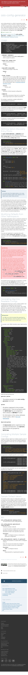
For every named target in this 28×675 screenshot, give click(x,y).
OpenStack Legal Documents (19, 566)
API (3, 610)
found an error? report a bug (9, 570)
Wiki (2, 647)
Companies (3, 637)
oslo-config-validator (9, 592)
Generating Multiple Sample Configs (10, 607)
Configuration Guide (6, 594)
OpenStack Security (5, 624)
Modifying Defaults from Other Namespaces (12, 605)
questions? (5, 573)
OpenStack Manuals (5, 642)
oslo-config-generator (10, 591)
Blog (2, 627)
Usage (3, 602)
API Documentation (4, 645)
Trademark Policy (4, 652)
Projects (2, 623)
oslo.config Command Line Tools (9, 590)
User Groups (3, 633)
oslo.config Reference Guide (8, 588)
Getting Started (4, 644)
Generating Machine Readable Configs (10, 606)
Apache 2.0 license (21, 664)
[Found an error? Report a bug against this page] (26, 19)
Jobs (2, 635)
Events (2, 634)
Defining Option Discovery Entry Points (11, 603)
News (2, 628)
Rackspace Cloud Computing (17, 665)
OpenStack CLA (4, 655)
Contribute (3, 638)
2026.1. (17, 2)
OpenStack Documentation (16, 580)
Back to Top (24, 5)
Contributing (5, 595)
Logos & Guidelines (4, 651)
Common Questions (4, 625)
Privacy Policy (4, 654)
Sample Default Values (7, 609)
